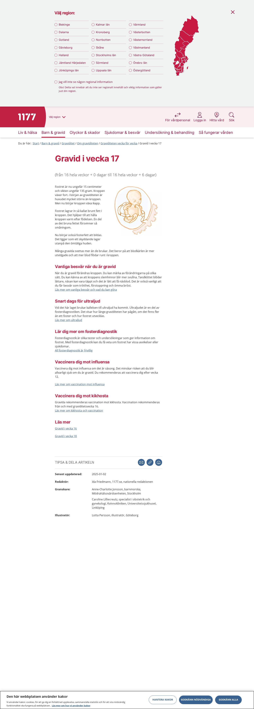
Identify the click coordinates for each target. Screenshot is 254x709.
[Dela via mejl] (141, 462)
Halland (64, 55)
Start (36, 143)
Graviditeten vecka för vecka (119, 143)
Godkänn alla (228, 699)
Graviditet (68, 143)
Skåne (100, 47)
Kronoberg (103, 32)
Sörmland (102, 62)
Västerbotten (141, 32)
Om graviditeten (87, 143)
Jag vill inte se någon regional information (86, 82)
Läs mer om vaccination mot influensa (80, 384)
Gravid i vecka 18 (66, 436)
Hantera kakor (162, 699)
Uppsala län (103, 70)
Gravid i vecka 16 (66, 428)
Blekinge (64, 24)
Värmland (139, 24)
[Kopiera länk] (150, 462)
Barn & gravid (50, 143)
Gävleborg (65, 47)
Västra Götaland (143, 55)
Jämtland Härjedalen (72, 62)
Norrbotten (103, 39)
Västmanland (141, 47)
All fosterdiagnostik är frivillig (74, 350)
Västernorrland (142, 39)
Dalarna (64, 32)
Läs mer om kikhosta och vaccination (79, 410)
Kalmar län (103, 24)
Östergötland (141, 70)
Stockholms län (106, 55)
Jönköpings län (69, 70)
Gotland (64, 39)
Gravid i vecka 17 (150, 143)
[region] (127, 700)
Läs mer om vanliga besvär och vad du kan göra (86, 290)
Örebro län (140, 62)
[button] (158, 462)
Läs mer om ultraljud (68, 320)
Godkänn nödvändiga (196, 699)
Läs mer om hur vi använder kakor (71, 705)
